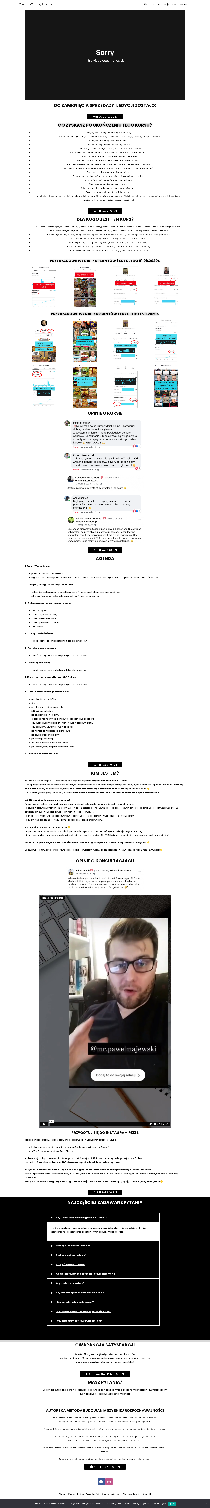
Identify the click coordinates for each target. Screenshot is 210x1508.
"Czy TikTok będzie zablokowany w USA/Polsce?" (83, 1311)
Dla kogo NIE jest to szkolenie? (73, 1245)
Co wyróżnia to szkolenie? (70, 1264)
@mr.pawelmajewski (116, 784)
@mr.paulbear (48, 850)
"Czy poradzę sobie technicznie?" (75, 1302)
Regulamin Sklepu (111, 1494)
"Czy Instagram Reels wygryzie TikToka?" (79, 1320)
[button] (103, 1217)
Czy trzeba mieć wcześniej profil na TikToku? (81, 1217)
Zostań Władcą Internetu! (37, 4)
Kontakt (184, 4)
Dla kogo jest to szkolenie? (71, 1255)
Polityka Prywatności (88, 1494)
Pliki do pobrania (131, 1494)
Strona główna (67, 1494)
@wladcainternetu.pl (70, 850)
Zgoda (172, 1503)
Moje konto (170, 4)
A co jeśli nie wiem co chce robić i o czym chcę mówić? (86, 1273)
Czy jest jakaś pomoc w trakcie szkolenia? (80, 1292)
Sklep (145, 4)
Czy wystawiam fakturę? (70, 1283)
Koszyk (156, 4)
